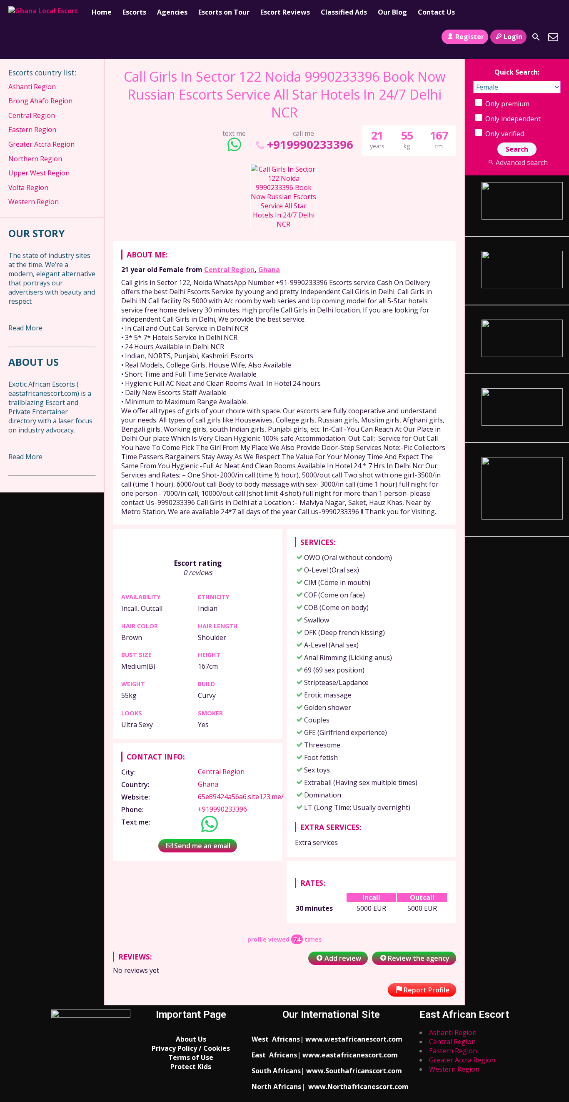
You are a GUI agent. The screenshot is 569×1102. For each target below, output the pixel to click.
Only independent (512, 118)
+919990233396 (310, 144)
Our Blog (392, 12)
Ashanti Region (32, 86)
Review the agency (418, 958)
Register (469, 36)
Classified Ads (344, 12)
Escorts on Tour (224, 12)
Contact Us (436, 12)
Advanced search (521, 162)
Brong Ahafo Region (40, 100)
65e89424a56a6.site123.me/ (241, 796)
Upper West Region (39, 172)
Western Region (33, 201)
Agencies (172, 12)
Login (513, 36)
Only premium (506, 103)
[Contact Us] (553, 37)
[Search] (536, 37)
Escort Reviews (285, 12)
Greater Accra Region (41, 144)
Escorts (134, 12)
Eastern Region (32, 129)
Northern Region (35, 158)
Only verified (504, 133)
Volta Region (28, 187)
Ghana (269, 269)
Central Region (229, 269)
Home (102, 12)
